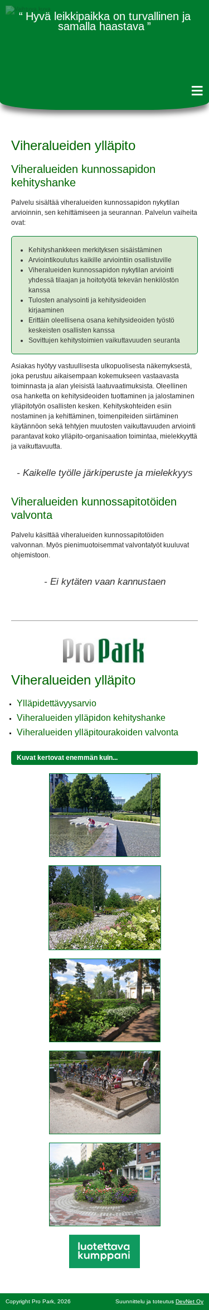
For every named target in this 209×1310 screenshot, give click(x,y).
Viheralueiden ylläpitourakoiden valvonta (97, 732)
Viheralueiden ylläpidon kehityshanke (91, 718)
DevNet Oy (189, 1301)
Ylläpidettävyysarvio (56, 703)
